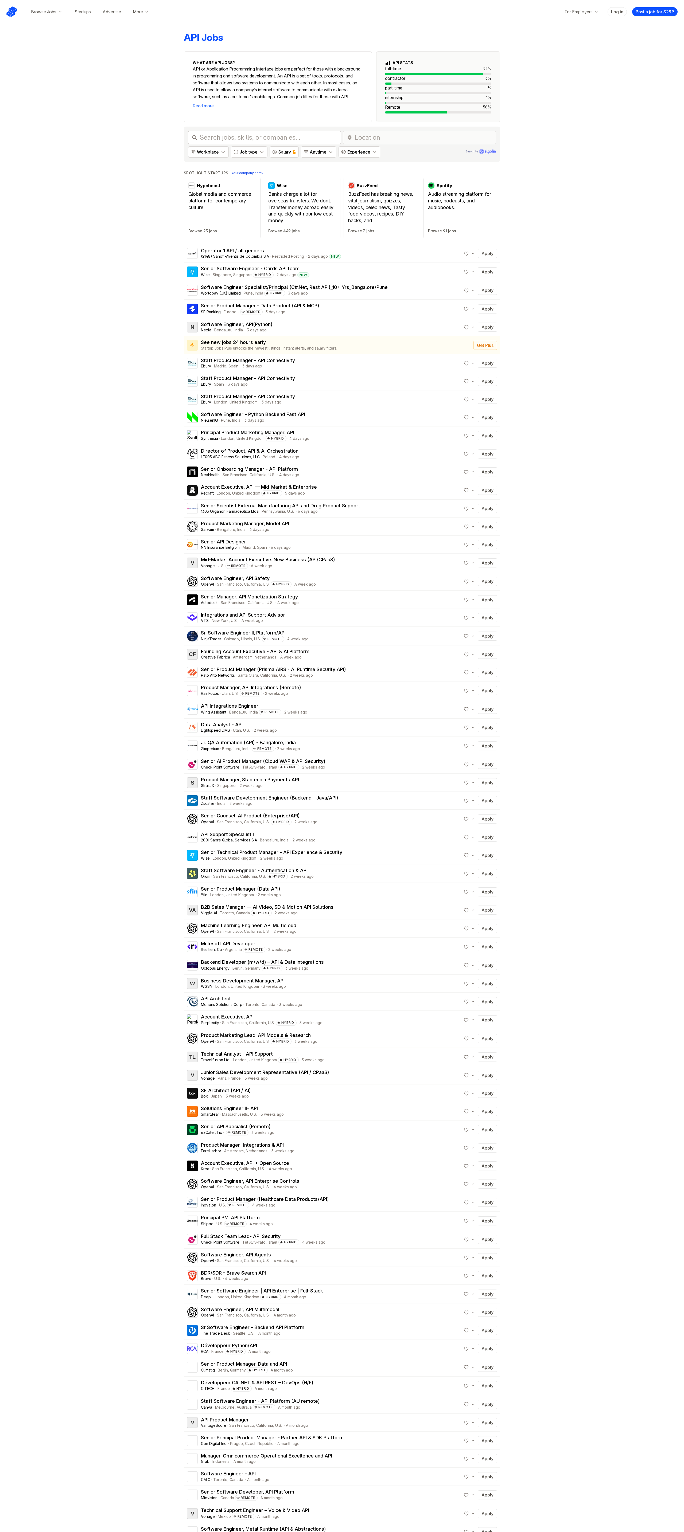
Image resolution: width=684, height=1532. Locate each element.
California (258, 474)
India (259, 293)
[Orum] (192, 873)
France (234, 1078)
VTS (205, 620)
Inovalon (208, 1205)
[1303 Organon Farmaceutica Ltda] (192, 508)
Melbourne (225, 1407)
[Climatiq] (192, 1367)
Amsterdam (242, 657)
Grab (205, 1461)
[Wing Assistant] (192, 709)
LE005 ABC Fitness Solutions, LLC (230, 456)
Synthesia (209, 438)
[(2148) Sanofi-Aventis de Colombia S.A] (192, 253)
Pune (248, 293)
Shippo (207, 1223)
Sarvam (207, 529)
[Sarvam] (192, 526)
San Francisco (235, 474)
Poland (269, 456)
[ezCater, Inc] (192, 1129)
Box (204, 1096)
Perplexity (210, 1022)
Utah (226, 693)
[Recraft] (192, 490)
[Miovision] (192, 1495)
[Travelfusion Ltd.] (192, 1057)
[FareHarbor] (192, 1148)
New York (220, 620)
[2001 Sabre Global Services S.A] (192, 837)
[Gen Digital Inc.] (192, 1440)
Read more (203, 105)
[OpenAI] (192, 581)
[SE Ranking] (192, 309)
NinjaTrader (211, 639)
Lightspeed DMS (215, 730)
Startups (83, 11)
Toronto (227, 913)
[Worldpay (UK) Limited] (192, 290)
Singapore (222, 274)
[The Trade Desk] (192, 1330)
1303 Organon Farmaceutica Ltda (230, 511)
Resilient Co (211, 949)
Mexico (224, 1516)
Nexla (206, 330)
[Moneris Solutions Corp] (192, 1001)
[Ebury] (192, 363)
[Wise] (192, 272)
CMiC (205, 1479)
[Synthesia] (192, 435)
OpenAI (207, 584)
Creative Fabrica (215, 657)
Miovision (209, 1497)
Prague (236, 1443)
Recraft (207, 493)
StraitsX (207, 785)
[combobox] (423, 137)
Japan (216, 1096)
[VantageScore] (192, 1422)
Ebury (206, 366)
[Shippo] (192, 1221)
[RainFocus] (192, 690)
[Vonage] (192, 563)
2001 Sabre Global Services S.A (229, 840)
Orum (205, 876)
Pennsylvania (273, 511)
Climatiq (208, 1370)
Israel (272, 767)
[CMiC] (192, 1476)
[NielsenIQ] (192, 417)
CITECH (208, 1388)
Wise (205, 274)
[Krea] (192, 1166)
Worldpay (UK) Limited (221, 293)
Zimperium (210, 748)
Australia (244, 1407)
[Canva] (192, 1404)
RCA (204, 1351)
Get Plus (485, 345)
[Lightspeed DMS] (192, 727)
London (220, 402)
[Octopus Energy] (192, 965)
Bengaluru (223, 330)
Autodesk (209, 602)
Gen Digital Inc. (214, 1443)
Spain (233, 366)
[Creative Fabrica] (192, 654)
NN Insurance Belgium (220, 547)
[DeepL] (192, 1294)
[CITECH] (192, 1385)
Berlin (237, 968)
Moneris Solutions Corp (221, 1004)
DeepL (207, 1297)
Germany (253, 968)
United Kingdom (244, 402)
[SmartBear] (192, 1111)
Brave (206, 1278)
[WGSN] (192, 983)
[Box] (192, 1093)
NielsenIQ (209, 420)
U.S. (272, 474)
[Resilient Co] (192, 946)
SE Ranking (211, 311)
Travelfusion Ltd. (215, 1059)
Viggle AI (209, 913)
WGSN (206, 986)
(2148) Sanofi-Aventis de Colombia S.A (235, 256)
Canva (206, 1407)
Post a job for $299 (655, 11)
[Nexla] (192, 327)
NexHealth (210, 474)
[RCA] (192, 1348)
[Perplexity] (192, 1019)
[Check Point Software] (192, 764)
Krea (205, 1168)
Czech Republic (259, 1443)
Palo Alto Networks (218, 675)
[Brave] (192, 1275)
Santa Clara (248, 675)
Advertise (112, 11)
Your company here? (247, 173)
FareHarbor (211, 1151)
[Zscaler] (192, 800)
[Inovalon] (192, 1202)
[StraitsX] (192, 782)
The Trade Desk (215, 1333)
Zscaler (207, 803)
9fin (204, 894)
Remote (253, 312)
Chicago (231, 639)
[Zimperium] (192, 745)
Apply (487, 253)
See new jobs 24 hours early (233, 342)
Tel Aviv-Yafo (254, 767)
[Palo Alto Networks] (192, 672)
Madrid (220, 366)
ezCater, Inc (211, 1132)
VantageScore (213, 1425)
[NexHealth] (192, 472)
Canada (243, 913)
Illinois (246, 639)
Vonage (208, 565)
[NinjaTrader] (192, 636)
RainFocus (210, 693)
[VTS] (192, 617)
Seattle (239, 1333)
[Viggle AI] (192, 910)
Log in (617, 11)
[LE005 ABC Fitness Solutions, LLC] (192, 454)
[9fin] (192, 892)
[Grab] (192, 1458)
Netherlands (265, 657)
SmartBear (210, 1114)
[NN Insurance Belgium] (192, 544)
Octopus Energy (215, 968)
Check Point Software (220, 767)
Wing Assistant (213, 712)
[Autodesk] (192, 599)
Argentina (233, 949)
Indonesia (221, 1461)
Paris (222, 1078)
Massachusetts (235, 1114)
